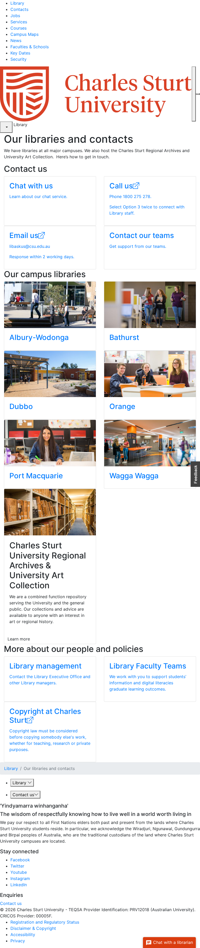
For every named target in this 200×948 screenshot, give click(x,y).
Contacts (19, 9)
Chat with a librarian (172, 942)
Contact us (23, 794)
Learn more (19, 639)
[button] (195, 474)
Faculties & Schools (29, 46)
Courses (18, 28)
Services (18, 21)
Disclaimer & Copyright (33, 928)
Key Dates (20, 53)
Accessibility (22, 934)
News (15, 40)
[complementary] (6, 127)
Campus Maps (24, 34)
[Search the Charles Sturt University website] (194, 93)
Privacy (17, 940)
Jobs (15, 15)
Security (18, 59)
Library (17, 3)
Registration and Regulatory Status (44, 922)
